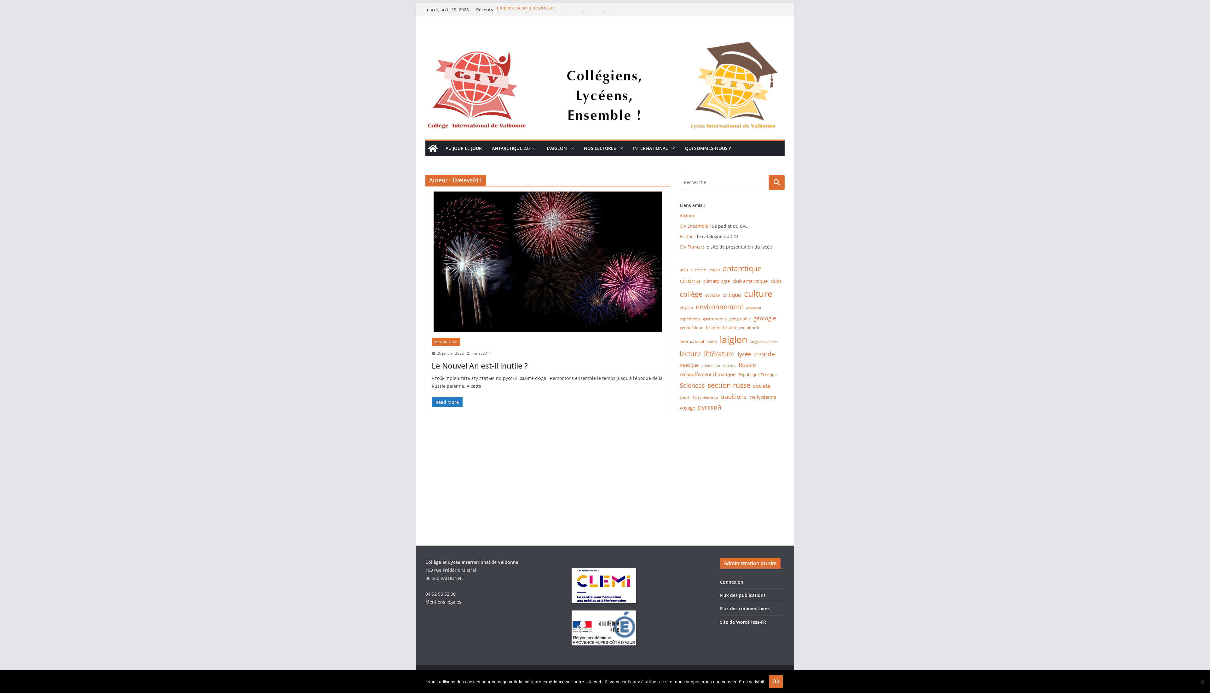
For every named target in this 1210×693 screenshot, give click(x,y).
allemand (698, 270)
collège (691, 294)
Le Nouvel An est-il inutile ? (480, 365)
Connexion (731, 582)
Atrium (687, 216)
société (762, 385)
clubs (776, 281)
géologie (764, 318)
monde (764, 354)
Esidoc (687, 236)
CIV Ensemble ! (695, 226)
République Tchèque (757, 374)
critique (732, 294)
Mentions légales (443, 602)
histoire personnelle (741, 327)
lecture (690, 353)
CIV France (691, 247)
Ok (775, 681)
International (650, 148)
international (692, 341)
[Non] (1202, 682)
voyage (687, 407)
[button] (533, 148)
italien (712, 342)
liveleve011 (481, 353)
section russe (729, 385)
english (686, 308)
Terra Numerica (705, 397)
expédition (690, 319)
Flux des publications (743, 595)
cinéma (690, 280)
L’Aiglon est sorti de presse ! (526, 10)
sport (685, 397)
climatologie (716, 281)
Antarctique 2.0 (511, 148)
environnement (719, 306)
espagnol (753, 308)
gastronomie (715, 319)
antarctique (742, 268)
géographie (740, 319)
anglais (714, 270)
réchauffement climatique (707, 374)
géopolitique (691, 327)
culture (758, 293)
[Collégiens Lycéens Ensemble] (605, 35)
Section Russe (446, 342)
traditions (733, 396)
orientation (710, 366)
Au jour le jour (464, 148)
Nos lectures (600, 148)
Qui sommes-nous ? (708, 148)
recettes (729, 366)
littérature (719, 353)
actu (684, 269)
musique (689, 365)
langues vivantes (763, 342)
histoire (713, 327)
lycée (744, 354)
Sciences (692, 385)
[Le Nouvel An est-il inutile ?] (547, 262)
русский (709, 407)
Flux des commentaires (745, 608)
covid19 (712, 295)
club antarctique (750, 281)
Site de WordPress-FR (743, 622)
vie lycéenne (762, 397)
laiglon (733, 339)
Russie (747, 365)
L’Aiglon (557, 148)
